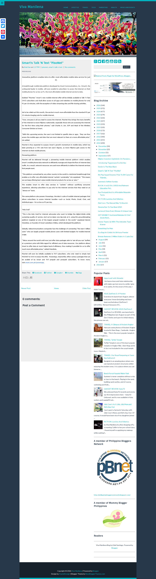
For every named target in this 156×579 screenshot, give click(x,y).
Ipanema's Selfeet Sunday (108, 182)
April (100, 252)
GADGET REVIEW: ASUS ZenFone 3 (118, 309)
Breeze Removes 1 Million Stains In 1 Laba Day (115, 236)
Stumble (70, 273)
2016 (99, 137)
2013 (99, 265)
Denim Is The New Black (107, 167)
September (103, 156)
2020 (99, 124)
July (100, 243)
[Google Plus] (95, 61)
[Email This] (24, 277)
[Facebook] (103, 61)
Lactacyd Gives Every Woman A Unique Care (115, 211)
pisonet (45, 67)
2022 (99, 118)
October (102, 152)
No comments (70, 67)
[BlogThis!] (26, 277)
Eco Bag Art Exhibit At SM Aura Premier (113, 232)
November (103, 149)
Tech (93, 7)
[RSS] (119, 61)
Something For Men (105, 228)
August (102, 240)
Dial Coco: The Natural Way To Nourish (113, 203)
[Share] (2, 36)
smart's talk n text (55, 67)
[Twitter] (99, 61)
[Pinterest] (115, 61)
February (102, 258)
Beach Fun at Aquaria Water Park (116, 373)
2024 (99, 111)
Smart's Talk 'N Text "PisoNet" (42, 63)
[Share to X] (29, 277)
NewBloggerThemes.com (95, 574)
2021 (99, 121)
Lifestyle (75, 7)
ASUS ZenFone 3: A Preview (115, 294)
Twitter (49, 273)
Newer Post (25, 288)
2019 (99, 127)
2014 (99, 143)
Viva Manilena (31, 7)
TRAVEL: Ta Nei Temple (113, 340)
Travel (85, 7)
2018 (99, 130)
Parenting (103, 7)
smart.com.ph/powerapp (34, 263)
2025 (99, 108)
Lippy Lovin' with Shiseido (113, 278)
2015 (99, 140)
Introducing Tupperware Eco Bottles (112, 163)
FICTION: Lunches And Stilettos (110, 199)
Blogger (114, 548)
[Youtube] (111, 61)
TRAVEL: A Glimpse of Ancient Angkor (118, 324)
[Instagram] (107, 61)
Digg (80, 273)
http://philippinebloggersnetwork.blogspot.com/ (112, 495)
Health (114, 7)
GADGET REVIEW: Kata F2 (114, 389)
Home (65, 7)
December (103, 146)
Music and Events (127, 7)
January (102, 262)
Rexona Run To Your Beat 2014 (110, 207)
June (101, 246)
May (100, 249)
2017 (99, 134)
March (101, 255)
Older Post (86, 288)
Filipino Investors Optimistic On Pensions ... (114, 159)
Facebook (38, 273)
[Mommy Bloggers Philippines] (114, 528)
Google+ (59, 273)
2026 (99, 105)
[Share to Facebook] (31, 277)
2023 (99, 115)
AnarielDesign (64, 574)
